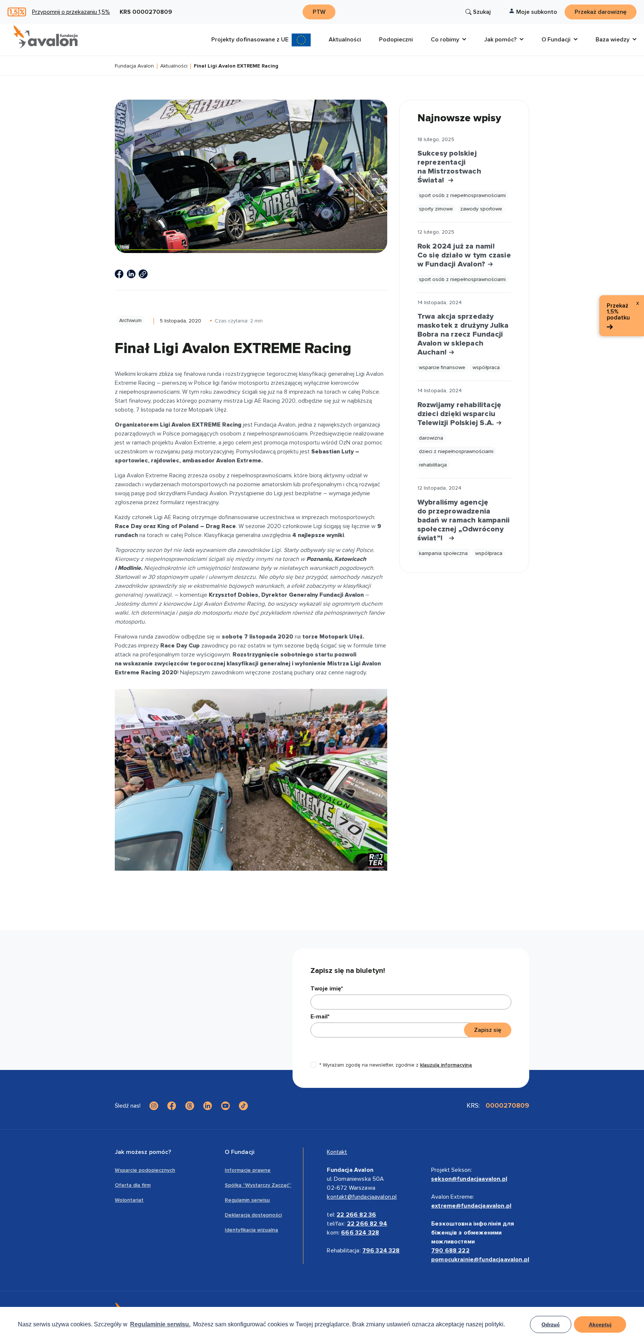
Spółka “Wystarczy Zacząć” (258, 1185)
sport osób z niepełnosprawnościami (462, 195)
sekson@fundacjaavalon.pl (469, 1179)
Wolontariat (129, 1200)
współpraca (486, 367)
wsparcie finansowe (442, 367)
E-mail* (319, 1016)
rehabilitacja (433, 465)
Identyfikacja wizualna (251, 1230)
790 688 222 (450, 1250)
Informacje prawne (248, 1170)
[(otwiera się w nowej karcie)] (119, 273)
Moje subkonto (536, 12)
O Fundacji (240, 1152)
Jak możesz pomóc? (143, 1152)
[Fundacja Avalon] (45, 37)
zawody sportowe (481, 209)
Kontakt (337, 1152)
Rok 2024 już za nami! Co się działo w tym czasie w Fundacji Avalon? (464, 255)
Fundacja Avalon (134, 66)
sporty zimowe (436, 209)
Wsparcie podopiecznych (145, 1170)
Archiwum (130, 320)
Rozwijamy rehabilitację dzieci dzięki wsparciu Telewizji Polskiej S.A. (459, 413)
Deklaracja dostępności (253, 1215)
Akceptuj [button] (600, 1324)
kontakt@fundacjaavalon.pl (362, 1197)
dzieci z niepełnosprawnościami (456, 451)
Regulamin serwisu (247, 1200)
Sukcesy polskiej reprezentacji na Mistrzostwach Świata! (449, 167)
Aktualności (173, 66)
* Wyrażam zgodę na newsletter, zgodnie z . (396, 1065)
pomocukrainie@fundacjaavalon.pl (480, 1259)
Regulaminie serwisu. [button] (160, 1324)
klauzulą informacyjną (446, 1065)
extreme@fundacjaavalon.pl (471, 1206)
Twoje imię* (326, 988)
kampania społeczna (443, 553)
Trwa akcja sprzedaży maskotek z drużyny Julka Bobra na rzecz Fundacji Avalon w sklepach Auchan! (463, 334)
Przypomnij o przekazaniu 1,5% (71, 12)
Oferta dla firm (133, 1185)
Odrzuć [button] (551, 1324)
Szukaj (482, 12)
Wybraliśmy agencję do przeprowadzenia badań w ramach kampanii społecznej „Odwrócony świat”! (463, 520)
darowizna (431, 438)
